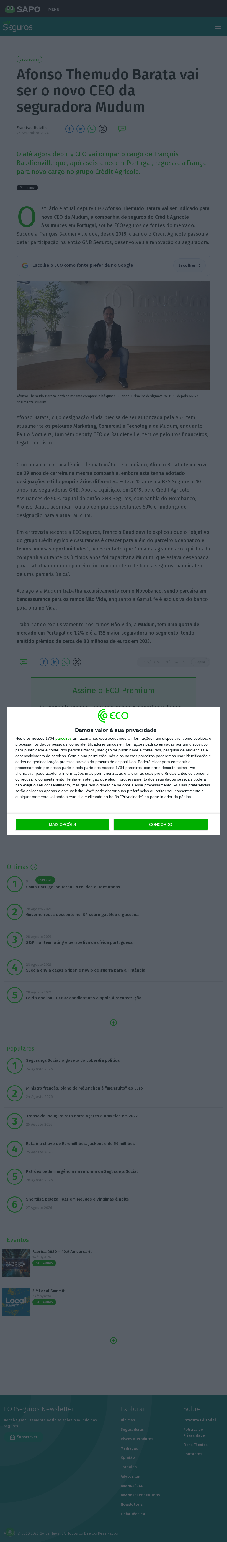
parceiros (63, 738)
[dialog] (113, 771)
